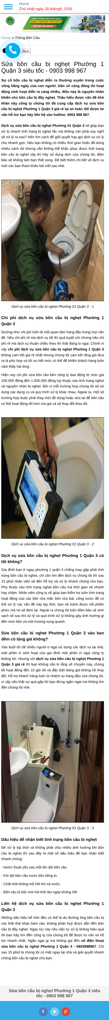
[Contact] (12, 50)
